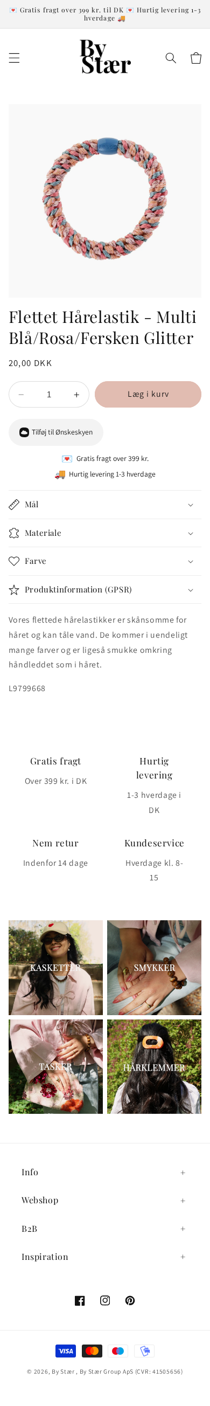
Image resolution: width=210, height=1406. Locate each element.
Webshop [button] (40, 1199)
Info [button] (30, 1171)
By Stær (63, 1371)
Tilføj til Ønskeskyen (62, 432)
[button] (14, 58)
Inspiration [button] (45, 1256)
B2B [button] (30, 1228)
